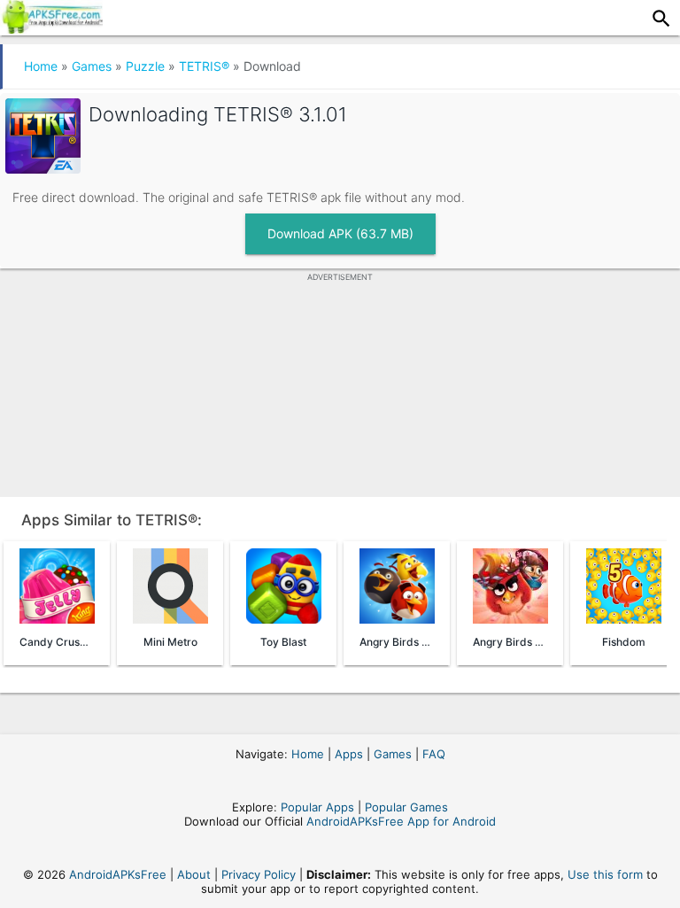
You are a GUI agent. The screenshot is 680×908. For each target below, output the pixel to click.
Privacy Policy (258, 874)
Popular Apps (317, 807)
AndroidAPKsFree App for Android (401, 821)
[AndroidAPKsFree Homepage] (51, 28)
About (194, 874)
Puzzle (145, 66)
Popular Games (406, 807)
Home (41, 66)
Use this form (605, 874)
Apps (349, 754)
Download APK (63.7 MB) (340, 233)
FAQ (433, 754)
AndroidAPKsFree (117, 874)
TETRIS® (204, 66)
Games (92, 66)
